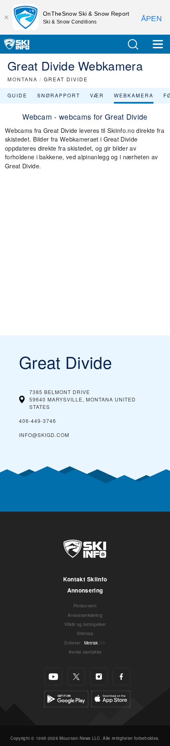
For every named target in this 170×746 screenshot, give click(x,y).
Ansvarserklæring (85, 615)
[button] (132, 44)
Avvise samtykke (85, 652)
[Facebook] (121, 676)
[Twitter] (76, 676)
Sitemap (85, 633)
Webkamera (133, 95)
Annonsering (85, 590)
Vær (97, 95)
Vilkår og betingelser (85, 624)
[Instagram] (99, 676)
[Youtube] (53, 676)
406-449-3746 (37, 420)
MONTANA (22, 79)
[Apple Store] (110, 698)
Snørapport (58, 95)
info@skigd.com (44, 434)
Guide (17, 95)
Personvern (85, 605)
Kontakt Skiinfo (85, 579)
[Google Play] (66, 698)
